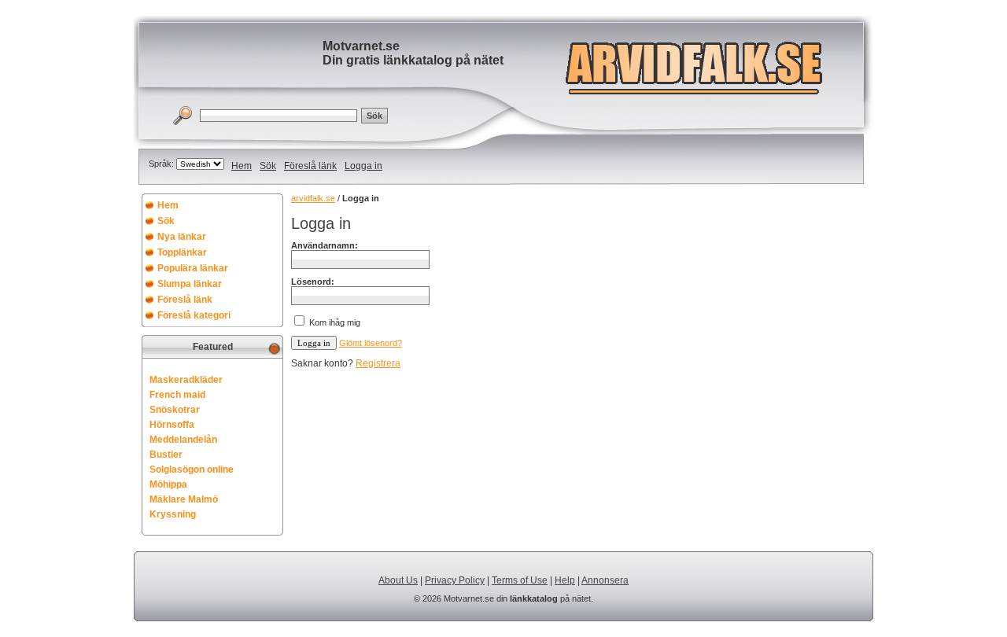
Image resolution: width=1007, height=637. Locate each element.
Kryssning (172, 514)
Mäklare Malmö (183, 499)
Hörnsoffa (171, 424)
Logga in (363, 165)
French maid (177, 394)
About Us (398, 580)
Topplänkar (182, 252)
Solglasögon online (191, 469)
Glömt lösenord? (370, 343)
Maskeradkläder (186, 379)
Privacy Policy (455, 580)
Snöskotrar (174, 409)
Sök (268, 165)
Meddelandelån (183, 439)
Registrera (378, 363)
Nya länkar (181, 236)
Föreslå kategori (194, 315)
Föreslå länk (310, 165)
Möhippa (168, 484)
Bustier (166, 454)
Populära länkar (192, 268)
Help (565, 580)
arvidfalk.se (313, 198)
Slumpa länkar (189, 283)
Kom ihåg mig (334, 322)
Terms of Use (520, 580)
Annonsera (605, 580)
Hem (241, 165)
